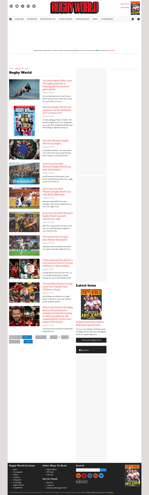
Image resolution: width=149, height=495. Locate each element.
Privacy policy (100, 492)
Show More (85, 350)
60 (14, 342)
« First (26, 337)
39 (55, 337)
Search (103, 470)
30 (45, 337)
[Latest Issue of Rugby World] (135, 8)
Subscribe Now (125, 4)
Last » (30, 342)
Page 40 (27, 68)
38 (52, 337)
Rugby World (19, 68)
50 (11, 342)
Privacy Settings (109, 492)
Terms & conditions (91, 492)
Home (11, 68)
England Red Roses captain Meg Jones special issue (90, 323)
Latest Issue (86, 285)
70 (18, 342)
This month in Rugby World (91, 340)
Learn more (111, 50)
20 (41, 337)
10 (37, 337)
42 (67, 337)
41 (63, 337)
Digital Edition (125, 7)
